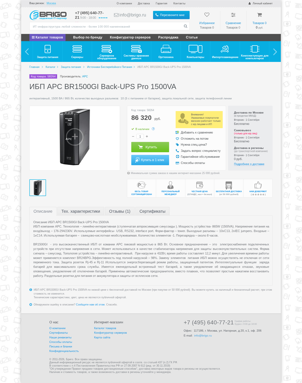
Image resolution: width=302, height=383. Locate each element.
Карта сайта (102, 337)
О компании (124, 3)
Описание (42, 211)
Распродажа (168, 37)
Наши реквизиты (60, 337)
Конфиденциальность (64, 351)
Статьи (192, 37)
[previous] (27, 51)
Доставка (144, 3)
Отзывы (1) (119, 211)
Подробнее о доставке (249, 164)
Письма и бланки (60, 346)
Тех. (80, 211)
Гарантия (161, 3)
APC (85, 76)
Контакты (179, 3)
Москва (51, 3)
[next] (275, 51)
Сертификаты (152, 211)
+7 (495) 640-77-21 (209, 322)
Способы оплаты (60, 342)
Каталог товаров (49, 37)
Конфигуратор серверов (130, 37)
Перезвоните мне (171, 15)
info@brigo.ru (132, 14)
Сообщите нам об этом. (90, 304)
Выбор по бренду (87, 37)
